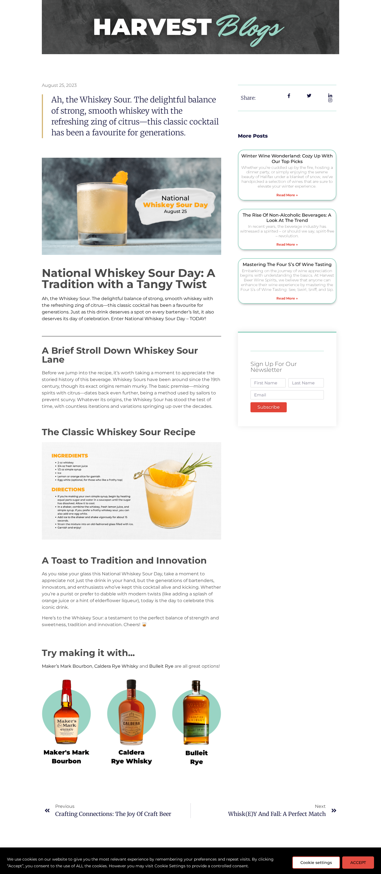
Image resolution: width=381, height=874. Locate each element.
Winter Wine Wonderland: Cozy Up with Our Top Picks (287, 158)
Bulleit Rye (161, 666)
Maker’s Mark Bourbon (67, 666)
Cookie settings (316, 862)
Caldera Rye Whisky (116, 666)
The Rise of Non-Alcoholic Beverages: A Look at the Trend (287, 217)
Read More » (287, 195)
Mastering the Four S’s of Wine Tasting (287, 264)
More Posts (253, 136)
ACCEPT (358, 862)
